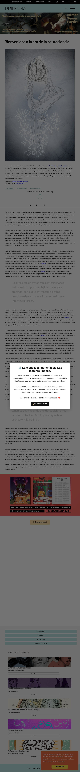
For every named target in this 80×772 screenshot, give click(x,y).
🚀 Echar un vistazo (40, 404)
